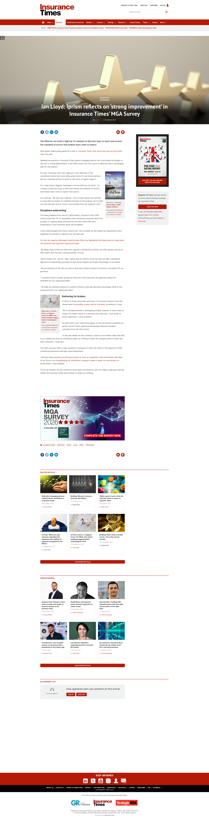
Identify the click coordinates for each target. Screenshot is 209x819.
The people (90, 445)
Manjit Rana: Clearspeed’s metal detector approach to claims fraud (82, 604)
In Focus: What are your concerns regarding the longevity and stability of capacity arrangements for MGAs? (52, 539)
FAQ (148, 788)
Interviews (104, 100)
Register (143, 5)
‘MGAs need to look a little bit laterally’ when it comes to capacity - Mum (111, 498)
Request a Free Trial (129, 5)
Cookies (132, 788)
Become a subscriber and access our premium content (114, 212)
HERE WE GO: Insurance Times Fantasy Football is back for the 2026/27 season (75, 28)
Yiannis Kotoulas (77, 613)
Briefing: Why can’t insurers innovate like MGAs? (81, 497)
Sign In (162, 5)
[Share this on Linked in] (52, 132)
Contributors (99, 788)
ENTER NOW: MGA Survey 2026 (116, 28)
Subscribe (154, 5)
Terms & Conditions (74, 788)
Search (166, 12)
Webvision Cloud (109, 815)
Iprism (69, 445)
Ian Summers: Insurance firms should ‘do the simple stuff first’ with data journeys (111, 645)
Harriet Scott (48, 653)
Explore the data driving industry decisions (152, 181)
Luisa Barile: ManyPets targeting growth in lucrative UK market (82, 645)
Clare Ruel (98, 120)
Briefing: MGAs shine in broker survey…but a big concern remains (111, 537)
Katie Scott (104, 507)
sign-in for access (151, 215)
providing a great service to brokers (90, 304)
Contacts (60, 788)
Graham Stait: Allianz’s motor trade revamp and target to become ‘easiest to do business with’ (53, 605)
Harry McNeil (48, 615)
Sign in (97, 128)
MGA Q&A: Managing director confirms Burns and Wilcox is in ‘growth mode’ (53, 498)
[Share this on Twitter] (47, 132)
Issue (75, 445)
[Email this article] (56, 132)
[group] (162, 22)
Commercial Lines (49, 445)
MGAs (81, 445)
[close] (124, 128)
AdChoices (122, 788)
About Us (49, 788)
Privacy (88, 788)
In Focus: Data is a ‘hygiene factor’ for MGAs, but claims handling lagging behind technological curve (82, 538)
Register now (152, 207)
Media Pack (111, 788)
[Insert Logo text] (57, 15)
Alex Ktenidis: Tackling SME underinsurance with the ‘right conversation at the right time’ (111, 605)
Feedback (156, 788)
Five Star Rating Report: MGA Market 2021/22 (113, 205)
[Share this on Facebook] (42, 132)
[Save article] (123, 132)
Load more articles (82, 562)
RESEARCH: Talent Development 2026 (142, 28)
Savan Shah (47, 507)
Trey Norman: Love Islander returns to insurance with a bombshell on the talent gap (53, 645)
